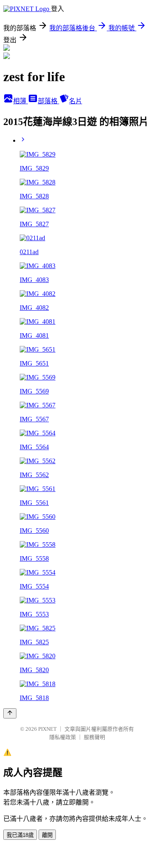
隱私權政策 (62, 737)
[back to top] (9, 713)
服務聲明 (94, 737)
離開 (47, 835)
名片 (75, 101)
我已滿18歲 (20, 835)
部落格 (48, 101)
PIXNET (47, 729)
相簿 (20, 101)
